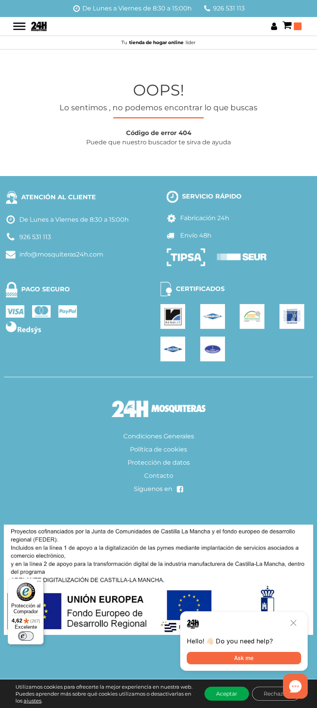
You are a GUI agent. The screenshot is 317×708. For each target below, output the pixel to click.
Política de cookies (158, 449)
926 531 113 (229, 8)
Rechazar (276, 693)
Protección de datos (159, 462)
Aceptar (226, 693)
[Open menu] (19, 26)
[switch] (26, 636)
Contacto (158, 475)
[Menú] (39, 583)
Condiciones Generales (158, 436)
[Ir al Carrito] (292, 26)
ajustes (32, 701)
